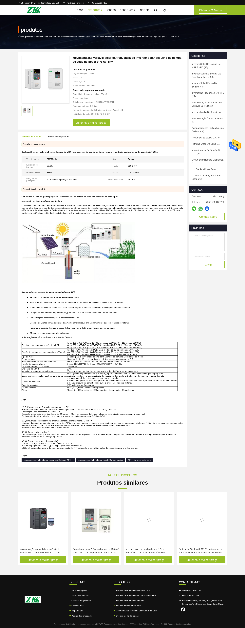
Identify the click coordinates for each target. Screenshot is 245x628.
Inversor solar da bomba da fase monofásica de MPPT (48, 460)
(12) (207, 104)
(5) (207, 120)
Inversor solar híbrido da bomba (130, 600)
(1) (207, 161)
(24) (208, 95)
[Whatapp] (200, 209)
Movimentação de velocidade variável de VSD (136, 611)
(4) (206, 112)
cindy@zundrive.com (75, 3)
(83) (206, 66)
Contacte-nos (77, 605)
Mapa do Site (77, 611)
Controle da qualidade (81, 600)
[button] (23, 525)
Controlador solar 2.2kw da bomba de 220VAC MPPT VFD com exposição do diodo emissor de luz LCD (96, 551)
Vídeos (111, 10)
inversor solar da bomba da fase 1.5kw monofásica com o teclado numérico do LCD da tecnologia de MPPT (148, 551)
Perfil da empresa (79, 590)
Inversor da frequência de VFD (129, 605)
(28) (206, 75)
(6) (208, 130)
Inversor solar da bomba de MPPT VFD (133, 590)
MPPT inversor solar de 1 (139, 460)
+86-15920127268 (98, 3)
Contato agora (208, 216)
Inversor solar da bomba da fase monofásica (56, 37)
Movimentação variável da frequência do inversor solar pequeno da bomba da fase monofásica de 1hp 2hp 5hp (40, 551)
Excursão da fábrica (80, 595)
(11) (206, 144)
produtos (29, 37)
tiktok (183, 609)
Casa (80, 10)
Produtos (94, 10)
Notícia (144, 10)
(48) (204, 85)
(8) (206, 152)
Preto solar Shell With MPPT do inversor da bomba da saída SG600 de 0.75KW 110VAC (201, 551)
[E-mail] (207, 209)
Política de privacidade (81, 616)
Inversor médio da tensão (127, 616)
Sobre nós (127, 10)
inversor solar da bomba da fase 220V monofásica (100, 460)
